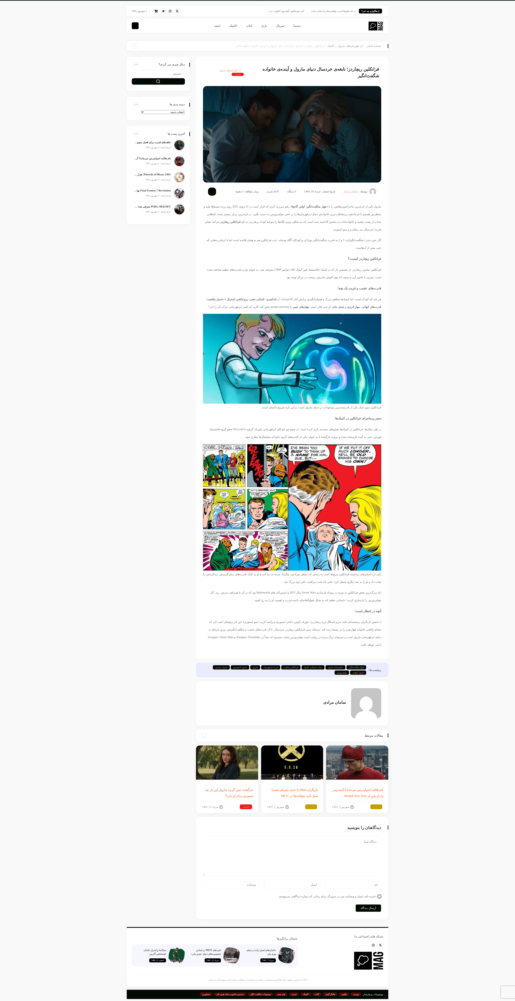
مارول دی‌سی (221, 667)
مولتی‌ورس (342, 672)
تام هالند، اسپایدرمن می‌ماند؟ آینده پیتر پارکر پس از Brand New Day (152, 158)
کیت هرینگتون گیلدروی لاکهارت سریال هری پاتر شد (300, 11)
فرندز (294, 994)
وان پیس (281, 994)
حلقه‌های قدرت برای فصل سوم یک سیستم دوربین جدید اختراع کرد (152, 142)
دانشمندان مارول (335, 667)
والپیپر (344, 994)
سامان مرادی (350, 191)
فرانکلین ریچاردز (290, 667)
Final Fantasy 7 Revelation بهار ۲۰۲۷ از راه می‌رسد (152, 190)
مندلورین (206, 994)
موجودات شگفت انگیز (260, 994)
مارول (255, 667)
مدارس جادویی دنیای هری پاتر (230, 994)
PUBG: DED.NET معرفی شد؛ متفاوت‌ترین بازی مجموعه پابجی (152, 206)
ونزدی (356, 994)
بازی (264, 25)
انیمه (217, 25)
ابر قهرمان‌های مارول (350, 45)
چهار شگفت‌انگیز (356, 667)
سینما (297, 25)
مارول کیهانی (358, 672)
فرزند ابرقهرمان (270, 667)
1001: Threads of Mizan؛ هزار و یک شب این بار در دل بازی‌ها (152, 174)
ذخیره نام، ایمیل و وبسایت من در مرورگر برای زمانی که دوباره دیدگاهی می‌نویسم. (327, 896)
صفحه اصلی (374, 45)
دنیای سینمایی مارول (313, 667)
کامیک (233, 25)
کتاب (249, 25)
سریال (280, 25)
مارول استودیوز (240, 667)
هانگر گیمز (330, 994)
